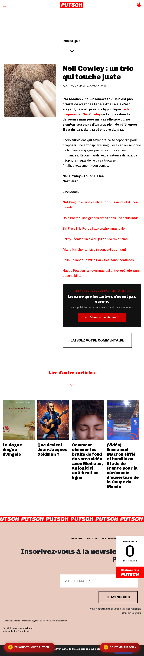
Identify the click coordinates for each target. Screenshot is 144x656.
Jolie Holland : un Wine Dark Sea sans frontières (98, 260)
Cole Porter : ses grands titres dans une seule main (101, 218)
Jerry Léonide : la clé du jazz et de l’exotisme (95, 239)
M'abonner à (130, 570)
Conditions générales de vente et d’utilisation (44, 621)
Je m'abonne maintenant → (102, 317)
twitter (92, 538)
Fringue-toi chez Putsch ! (30, 647)
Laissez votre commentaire (97, 340)
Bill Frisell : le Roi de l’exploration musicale (94, 228)
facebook (76, 538)
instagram (109, 538)
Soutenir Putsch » (120, 647)
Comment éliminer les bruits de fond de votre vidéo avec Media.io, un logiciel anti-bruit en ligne (87, 461)
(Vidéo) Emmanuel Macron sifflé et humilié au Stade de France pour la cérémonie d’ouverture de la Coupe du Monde (123, 465)
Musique (72, 41)
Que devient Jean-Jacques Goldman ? (52, 449)
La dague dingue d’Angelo (12, 449)
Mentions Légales (11, 621)
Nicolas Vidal (76, 86)
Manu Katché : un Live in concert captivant (94, 250)
